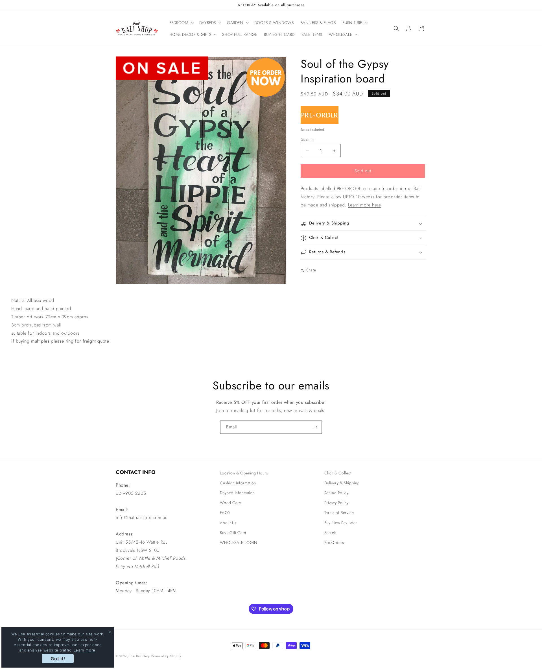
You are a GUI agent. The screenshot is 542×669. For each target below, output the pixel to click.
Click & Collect (337, 473)
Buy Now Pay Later (340, 523)
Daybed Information (237, 493)
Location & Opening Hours (244, 473)
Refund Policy (336, 493)
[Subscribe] (315, 427)
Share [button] (311, 270)
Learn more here (364, 205)
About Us (228, 523)
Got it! (58, 658)
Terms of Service (339, 513)
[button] (181, 23)
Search (330, 532)
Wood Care (230, 503)
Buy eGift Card (233, 532)
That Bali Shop (139, 656)
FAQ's (225, 513)
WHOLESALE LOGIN (238, 542)
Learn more (84, 650)
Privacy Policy (336, 503)
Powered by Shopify (166, 656)
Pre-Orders (334, 542)
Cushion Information (238, 483)
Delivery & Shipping (342, 483)
